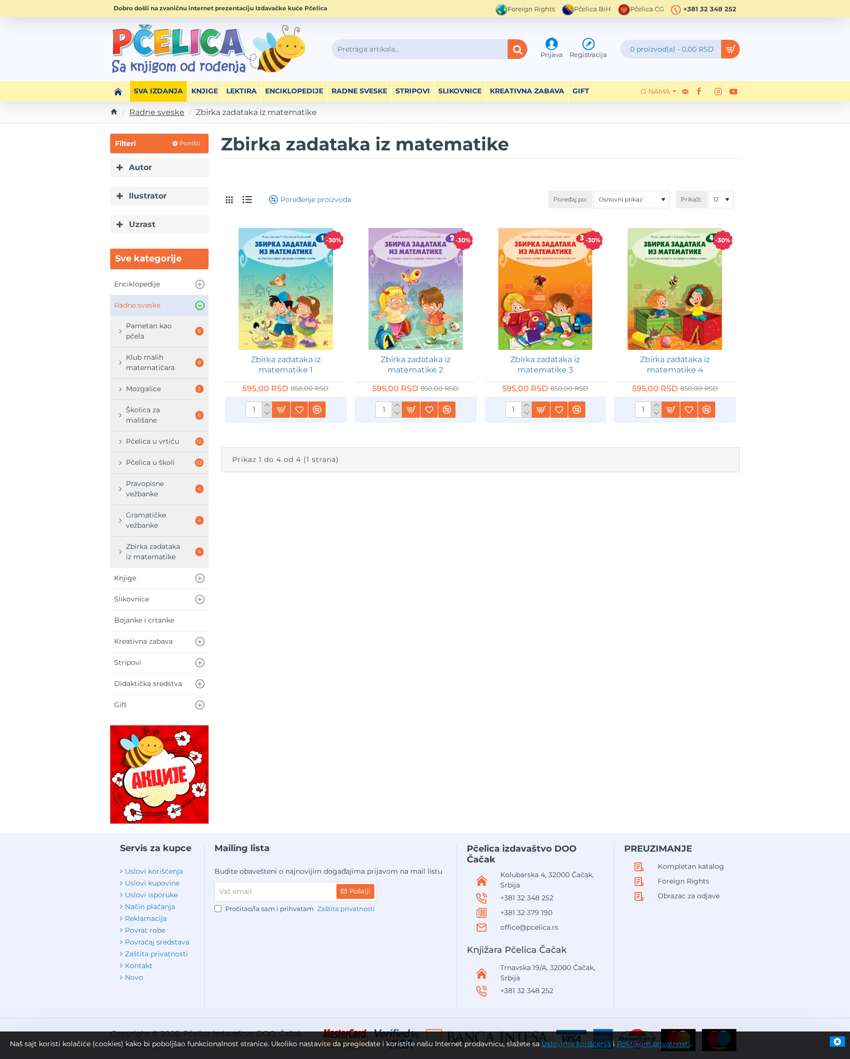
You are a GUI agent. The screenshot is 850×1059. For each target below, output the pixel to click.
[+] (267, 406)
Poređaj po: (570, 199)
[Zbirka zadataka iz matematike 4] (675, 289)
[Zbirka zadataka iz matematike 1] (286, 289)
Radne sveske (156, 112)
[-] (267, 413)
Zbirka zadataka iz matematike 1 (286, 364)
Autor (140, 167)
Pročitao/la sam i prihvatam (299, 909)
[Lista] (247, 199)
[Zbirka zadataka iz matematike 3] (546, 289)
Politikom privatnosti (653, 1043)
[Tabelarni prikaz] (229, 199)
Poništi (190, 143)
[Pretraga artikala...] (517, 49)
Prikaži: (691, 199)
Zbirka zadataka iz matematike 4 (675, 364)
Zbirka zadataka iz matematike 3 (545, 364)
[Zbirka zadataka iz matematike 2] (416, 289)
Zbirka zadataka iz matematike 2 (416, 364)
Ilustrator (148, 195)
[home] (114, 111)
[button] (281, 409)
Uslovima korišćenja (576, 1043)
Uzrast (142, 224)
